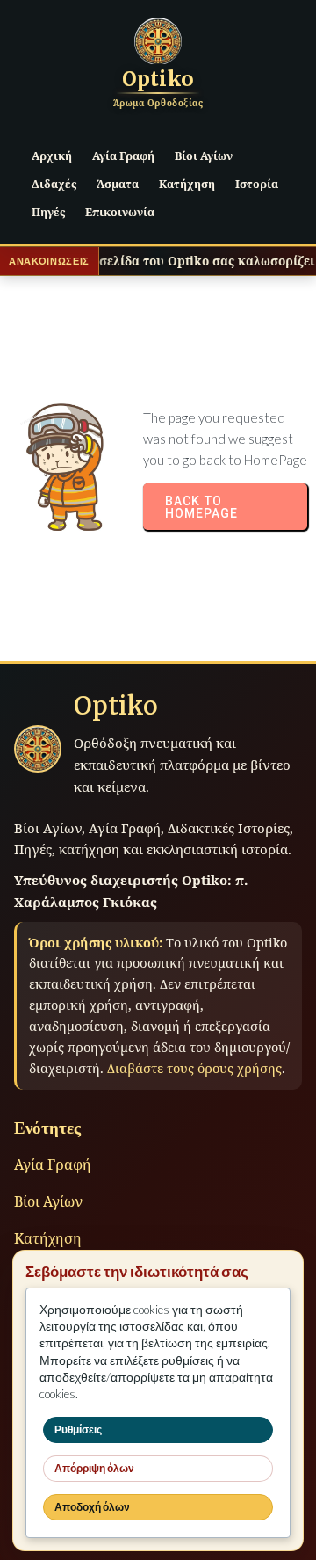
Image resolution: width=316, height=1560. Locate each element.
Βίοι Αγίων (48, 1201)
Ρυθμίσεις (78, 1429)
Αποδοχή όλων (92, 1506)
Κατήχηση (48, 1238)
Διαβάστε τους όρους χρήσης (194, 1068)
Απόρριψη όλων (94, 1468)
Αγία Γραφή (52, 1164)
